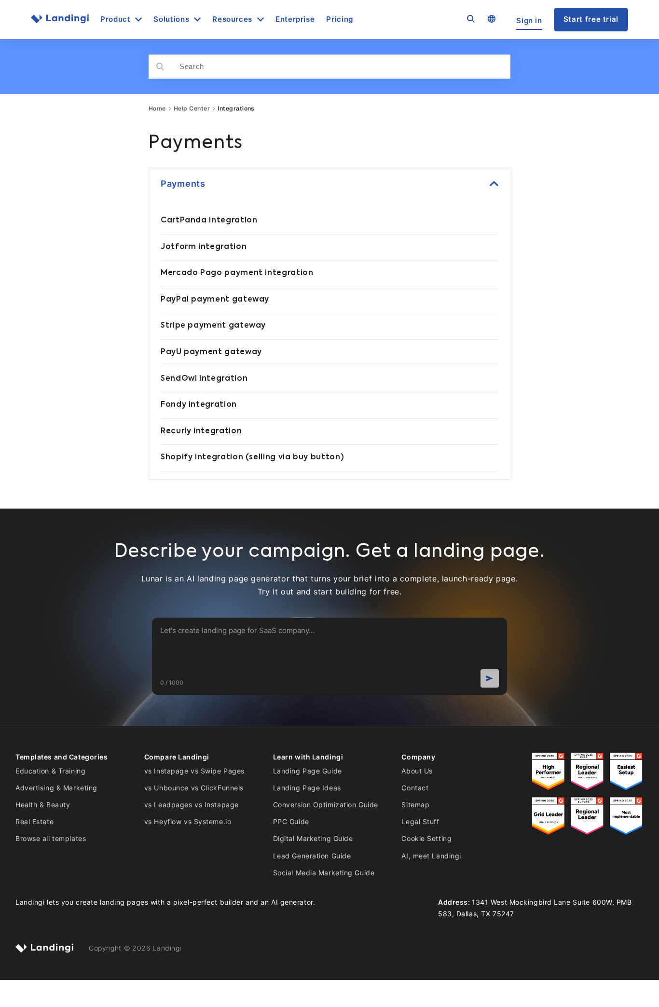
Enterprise (295, 19)
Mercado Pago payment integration (237, 273)
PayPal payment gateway (215, 299)
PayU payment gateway (211, 352)
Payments (183, 184)
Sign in (529, 20)
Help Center (192, 108)
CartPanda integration (209, 220)
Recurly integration (201, 431)
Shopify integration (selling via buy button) (252, 457)
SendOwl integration (204, 379)
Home (157, 108)
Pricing (339, 19)
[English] (491, 19)
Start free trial (590, 19)
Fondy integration (199, 405)
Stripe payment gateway (213, 326)
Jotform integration (204, 247)
